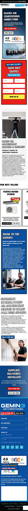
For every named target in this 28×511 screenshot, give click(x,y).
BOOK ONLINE (16, 223)
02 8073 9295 (19, 267)
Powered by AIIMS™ (14, 509)
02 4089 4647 (7, 435)
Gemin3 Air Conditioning (13, 503)
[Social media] (3, 447)
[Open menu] (26, 5)
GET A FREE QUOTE (14, 393)
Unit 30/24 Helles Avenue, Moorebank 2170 (13, 438)
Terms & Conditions (10, 506)
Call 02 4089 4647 (20, 5)
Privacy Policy (20, 506)
